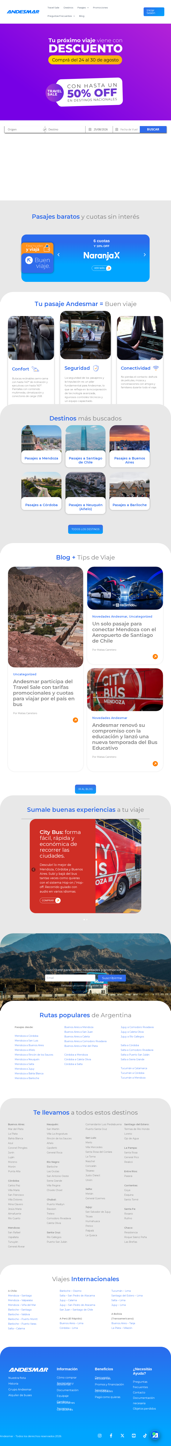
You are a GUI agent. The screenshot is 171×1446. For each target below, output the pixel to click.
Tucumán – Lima (121, 1290)
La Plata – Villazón (121, 1328)
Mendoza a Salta (24, 1064)
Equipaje (63, 1395)
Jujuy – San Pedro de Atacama (78, 1305)
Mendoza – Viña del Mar (22, 1305)
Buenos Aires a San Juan (78, 1031)
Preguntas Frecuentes (60, 16)
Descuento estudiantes (103, 1378)
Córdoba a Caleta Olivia (77, 1059)
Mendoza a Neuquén (27, 1059)
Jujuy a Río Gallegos (132, 1036)
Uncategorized (24, 674)
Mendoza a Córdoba (26, 1035)
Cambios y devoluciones (66, 1402)
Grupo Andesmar (20, 1389)
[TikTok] (145, 1436)
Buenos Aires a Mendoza (78, 1027)
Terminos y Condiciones (65, 1409)
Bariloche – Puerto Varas (22, 1323)
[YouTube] (134, 1436)
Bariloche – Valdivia (19, 1314)
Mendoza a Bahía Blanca (29, 1073)
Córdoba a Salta (73, 1064)
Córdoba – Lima (69, 1328)
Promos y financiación (109, 1384)
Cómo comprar (67, 1377)
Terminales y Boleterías (65, 1384)
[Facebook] (111, 1436)
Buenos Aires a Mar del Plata (81, 1045)
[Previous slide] (58, 254)
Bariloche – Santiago (20, 1309)
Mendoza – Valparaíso (20, 1300)
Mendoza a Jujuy (24, 1068)
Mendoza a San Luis (26, 1040)
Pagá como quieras (107, 1397)
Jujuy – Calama (68, 1300)
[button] (154, 11)
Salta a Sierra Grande (132, 1059)
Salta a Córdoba (130, 1045)
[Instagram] (100, 1436)
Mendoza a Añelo (25, 1050)
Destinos (68, 7)
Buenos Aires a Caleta (77, 1036)
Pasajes (81, 7)
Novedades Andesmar (109, 616)
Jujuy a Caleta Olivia (132, 1031)
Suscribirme (112, 978)
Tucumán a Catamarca (134, 1068)
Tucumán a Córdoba (132, 1073)
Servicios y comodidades (104, 1391)
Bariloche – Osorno (71, 1290)
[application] (87, 7)
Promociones (100, 7)
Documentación (67, 1390)
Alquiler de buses (20, 1395)
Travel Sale (53, 7)
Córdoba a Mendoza (76, 1054)
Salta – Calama (16, 1328)
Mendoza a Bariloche (27, 1078)
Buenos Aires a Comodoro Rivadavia (85, 1041)
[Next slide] (144, 254)
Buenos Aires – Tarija (123, 1323)
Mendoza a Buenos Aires (29, 1045)
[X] (122, 1436)
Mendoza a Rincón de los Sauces (34, 1054)
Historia (13, 1383)
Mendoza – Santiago (20, 1295)
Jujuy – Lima (118, 1305)
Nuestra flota (17, 1378)
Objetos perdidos (144, 1408)
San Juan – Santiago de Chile (76, 1309)
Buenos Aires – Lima (71, 1323)
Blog (81, 16)
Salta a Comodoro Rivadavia (137, 1050)
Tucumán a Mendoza (133, 1077)
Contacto (139, 1392)
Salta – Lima (118, 1300)
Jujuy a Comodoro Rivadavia (137, 1027)
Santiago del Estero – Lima (127, 1295)
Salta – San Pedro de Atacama (78, 1295)
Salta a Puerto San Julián (135, 1054)
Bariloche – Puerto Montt (23, 1319)
